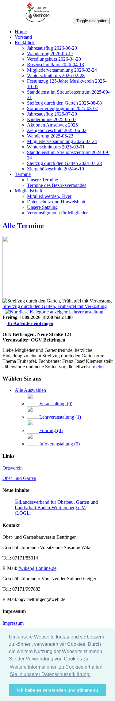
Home (21, 31)
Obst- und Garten (19, 478)
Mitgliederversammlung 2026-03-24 (62, 70)
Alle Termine (23, 226)
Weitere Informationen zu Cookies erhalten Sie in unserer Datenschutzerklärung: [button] (56, 670)
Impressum (13, 623)
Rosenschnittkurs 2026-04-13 (55, 64)
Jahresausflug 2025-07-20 (52, 113)
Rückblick (25, 42)
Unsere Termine (42, 179)
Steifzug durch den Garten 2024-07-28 (64, 163)
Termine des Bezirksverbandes (56, 185)
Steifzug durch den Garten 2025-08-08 (64, 103)
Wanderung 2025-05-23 (50, 135)
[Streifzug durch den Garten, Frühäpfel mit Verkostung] (48, 295)
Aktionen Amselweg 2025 (52, 124)
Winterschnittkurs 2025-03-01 (56, 146)
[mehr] (97, 366)
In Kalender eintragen (30, 323)
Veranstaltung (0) (55, 403)
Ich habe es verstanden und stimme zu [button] (57, 690)
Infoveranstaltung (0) (59, 443)
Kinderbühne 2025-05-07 (51, 119)
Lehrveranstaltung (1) (60, 417)
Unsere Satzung (42, 207)
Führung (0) (51, 430)
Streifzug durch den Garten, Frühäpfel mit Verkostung (54, 306)
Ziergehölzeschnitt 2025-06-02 (56, 130)
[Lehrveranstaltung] (54, 311)
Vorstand (23, 37)
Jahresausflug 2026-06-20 (52, 48)
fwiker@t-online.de (37, 568)
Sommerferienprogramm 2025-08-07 (62, 108)
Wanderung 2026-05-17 (50, 53)
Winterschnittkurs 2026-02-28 (56, 75)
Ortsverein (12, 467)
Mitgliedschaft (28, 190)
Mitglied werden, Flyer (49, 196)
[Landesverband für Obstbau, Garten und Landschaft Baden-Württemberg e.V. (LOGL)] (57, 513)
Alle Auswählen (30, 390)
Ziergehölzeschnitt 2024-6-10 (55, 168)
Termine (23, 174)
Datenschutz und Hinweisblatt (56, 201)
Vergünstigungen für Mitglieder (57, 212)
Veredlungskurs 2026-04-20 (54, 59)
